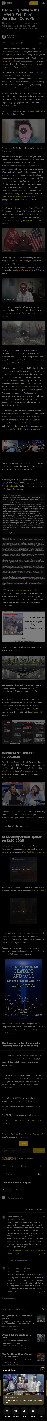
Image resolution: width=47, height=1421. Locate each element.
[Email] (24, 1411)
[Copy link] (7, 1411)
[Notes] (33, 1411)
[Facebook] (15, 1411)
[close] (43, 1369)
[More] (41, 1411)
